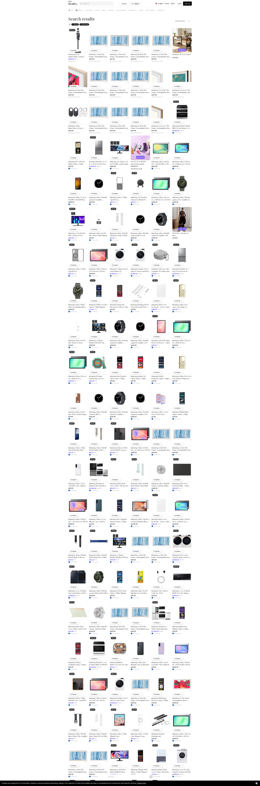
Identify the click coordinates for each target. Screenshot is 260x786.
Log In (179, 4)
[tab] (136, 4)
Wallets (111, 10)
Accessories (121, 10)
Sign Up (187, 4)
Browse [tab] (124, 3)
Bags (104, 10)
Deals (173, 4)
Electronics (150, 10)
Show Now (182, 50)
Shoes (97, 10)
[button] (74, 50)
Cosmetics (132, 10)
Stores (167, 4)
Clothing (89, 10)
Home (141, 10)
